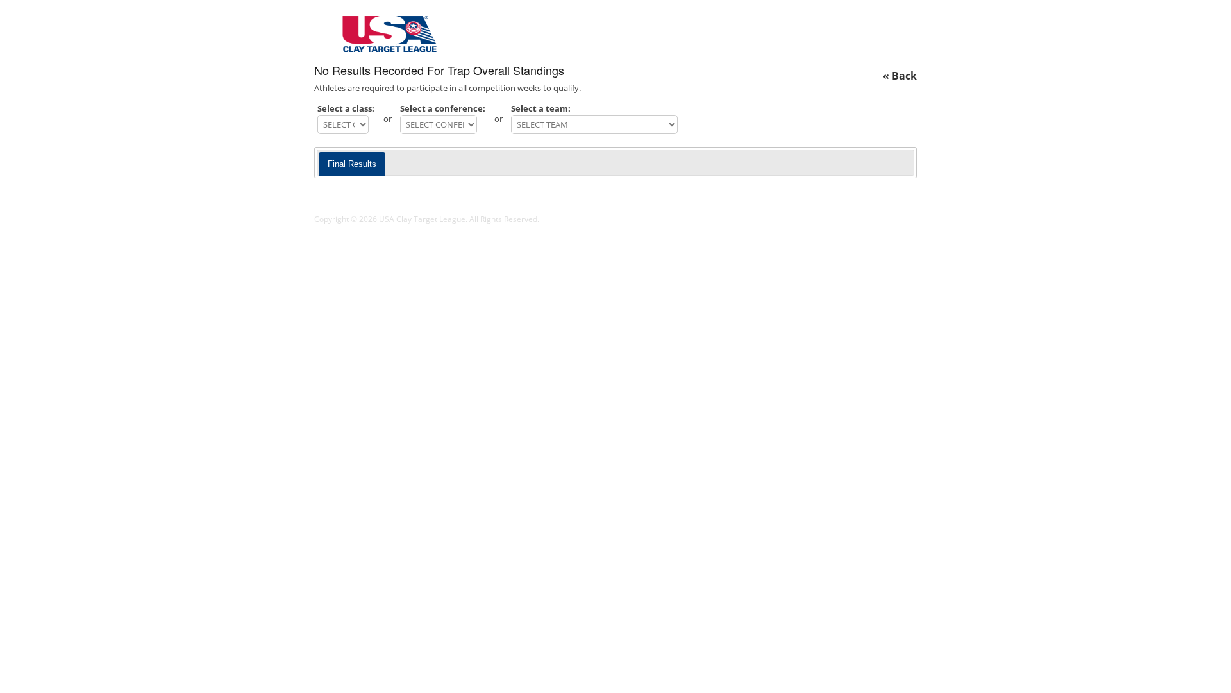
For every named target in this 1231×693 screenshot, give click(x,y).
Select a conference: (442, 108)
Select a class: (345, 108)
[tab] (352, 164)
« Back (900, 76)
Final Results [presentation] (352, 164)
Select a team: (541, 108)
